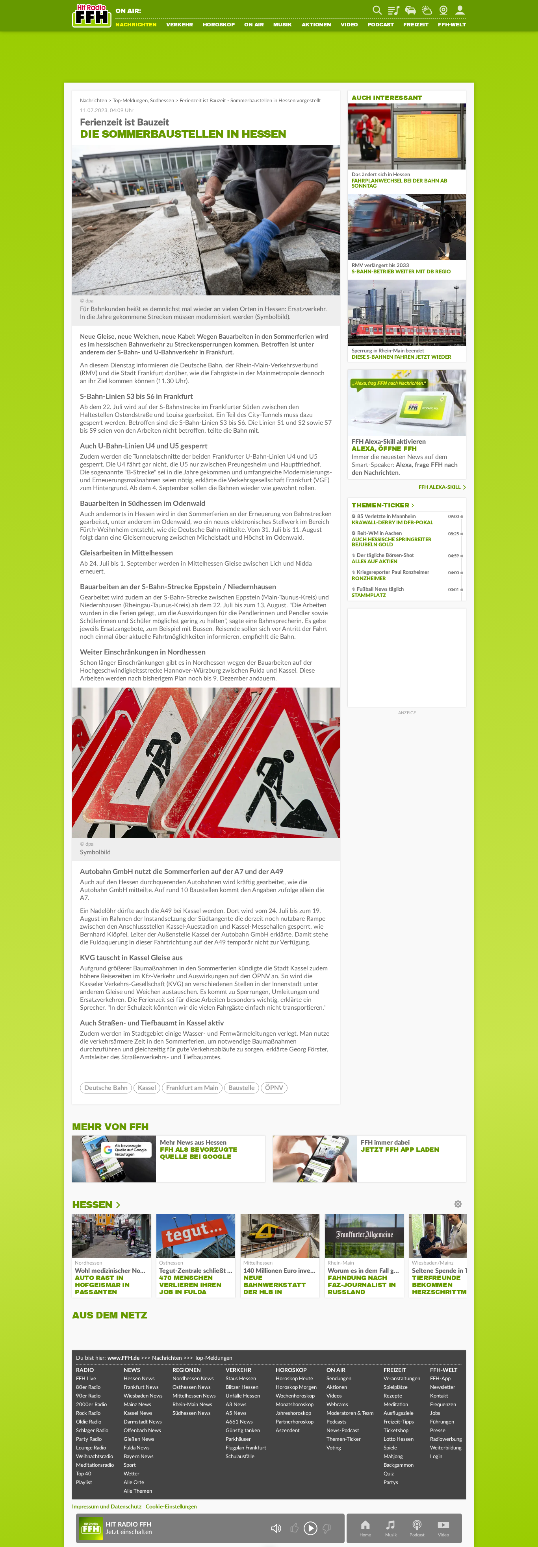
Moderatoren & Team (350, 1413)
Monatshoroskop (295, 1404)
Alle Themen (138, 1491)
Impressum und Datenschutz (106, 1507)
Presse (437, 1430)
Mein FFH (460, 7)
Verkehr (179, 25)
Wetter (427, 7)
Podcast (381, 25)
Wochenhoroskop (295, 1396)
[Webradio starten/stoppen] (310, 1528)
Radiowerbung (446, 1439)
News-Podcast (343, 1430)
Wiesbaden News (143, 1396)
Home (365, 1535)
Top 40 (83, 1474)
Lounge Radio (91, 1448)
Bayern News (139, 1456)
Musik (282, 25)
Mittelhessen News (194, 1396)
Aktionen (316, 25)
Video (349, 25)
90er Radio (88, 1396)
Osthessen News (192, 1387)
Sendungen (339, 1378)
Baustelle (241, 1088)
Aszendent (288, 1430)
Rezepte (393, 1396)
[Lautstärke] (276, 1528)
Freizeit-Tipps (399, 1422)
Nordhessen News (193, 1378)
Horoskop (219, 25)
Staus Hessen (241, 1378)
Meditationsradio (95, 1465)
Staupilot (410, 7)
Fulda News (137, 1448)
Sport (130, 1465)
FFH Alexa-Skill (440, 487)
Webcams (337, 1404)
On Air (254, 25)
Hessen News (139, 1378)
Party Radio (89, 1439)
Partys (391, 1482)
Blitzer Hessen (242, 1387)
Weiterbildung (446, 1448)
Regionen (187, 1370)
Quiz (389, 1474)
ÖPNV (274, 1088)
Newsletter (442, 1387)
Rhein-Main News (192, 1404)
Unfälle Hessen (243, 1396)
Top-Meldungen (130, 100)
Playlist (394, 7)
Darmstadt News (143, 1422)
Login (436, 1456)
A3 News (236, 1404)
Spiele (390, 1448)
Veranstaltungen (402, 1378)
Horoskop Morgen (296, 1387)
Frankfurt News (141, 1387)
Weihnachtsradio (94, 1456)
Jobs (435, 1413)
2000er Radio (91, 1404)
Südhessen (162, 100)
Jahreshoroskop (293, 1413)
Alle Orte (134, 1482)
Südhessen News (192, 1413)
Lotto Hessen (399, 1439)
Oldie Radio (88, 1422)
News (132, 1370)
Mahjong (393, 1456)
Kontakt (439, 1396)
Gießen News (139, 1439)
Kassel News (138, 1413)
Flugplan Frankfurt (246, 1448)
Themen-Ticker (380, 505)
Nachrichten (135, 25)
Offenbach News (142, 1430)
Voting (334, 1448)
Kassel (147, 1088)
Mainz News (137, 1404)
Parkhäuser (238, 1439)
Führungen (442, 1422)
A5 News (236, 1413)
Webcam (443, 7)
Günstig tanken (243, 1430)
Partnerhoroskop (295, 1422)
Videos (334, 1396)
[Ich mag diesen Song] (295, 1528)
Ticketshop (396, 1430)
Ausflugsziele (399, 1413)
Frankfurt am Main (192, 1088)
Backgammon (399, 1465)
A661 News (239, 1422)
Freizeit (415, 25)
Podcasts (337, 1422)
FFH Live (86, 1378)
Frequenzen (443, 1404)
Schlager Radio (92, 1430)
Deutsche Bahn (106, 1088)
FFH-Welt (452, 25)
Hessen (92, 1205)
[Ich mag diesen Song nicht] (326, 1528)
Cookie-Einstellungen (171, 1507)
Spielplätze (396, 1387)
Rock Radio (88, 1413)
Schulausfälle (240, 1456)
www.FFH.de (123, 1358)
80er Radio (88, 1387)
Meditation (396, 1404)
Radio (85, 1370)
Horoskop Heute (294, 1378)
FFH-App (440, 1378)
